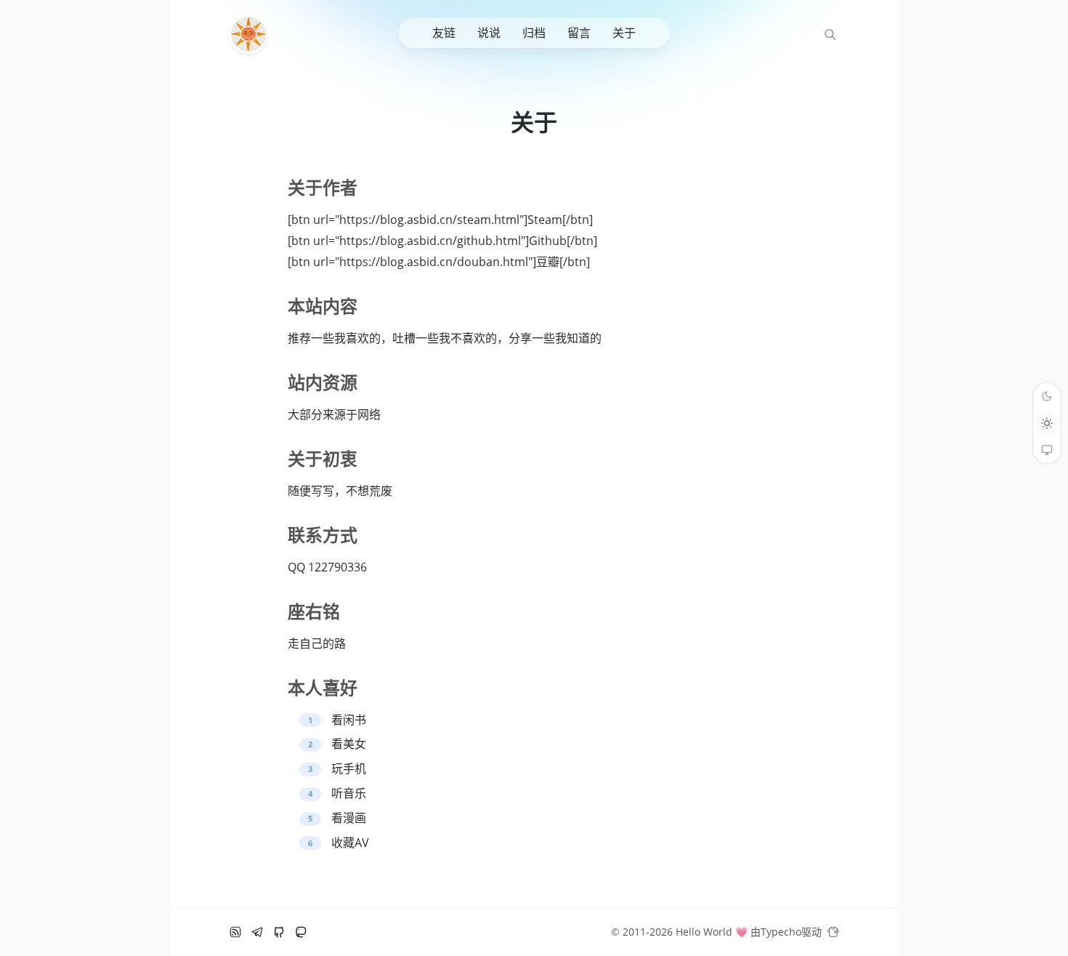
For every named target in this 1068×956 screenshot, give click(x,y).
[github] (279, 932)
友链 (444, 33)
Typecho (781, 932)
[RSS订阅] (235, 932)
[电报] (257, 932)
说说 (489, 33)
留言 (579, 33)
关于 (624, 33)
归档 (534, 33)
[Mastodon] (300, 932)
